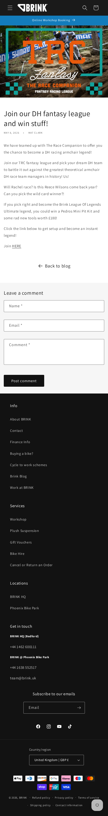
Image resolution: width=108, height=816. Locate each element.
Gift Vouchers (21, 542)
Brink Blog (18, 476)
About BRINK (20, 419)
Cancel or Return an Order (31, 565)
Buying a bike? (21, 453)
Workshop (18, 519)
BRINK (23, 797)
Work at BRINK (22, 487)
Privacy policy (64, 797)
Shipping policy (40, 805)
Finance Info (20, 442)
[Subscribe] (79, 708)
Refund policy (41, 797)
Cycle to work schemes (28, 465)
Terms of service (88, 797)
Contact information (69, 805)
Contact (16, 430)
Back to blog (58, 266)
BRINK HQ (18, 596)
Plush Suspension (24, 530)
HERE (16, 246)
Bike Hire (17, 553)
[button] (10, 7)
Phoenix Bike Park (24, 608)
